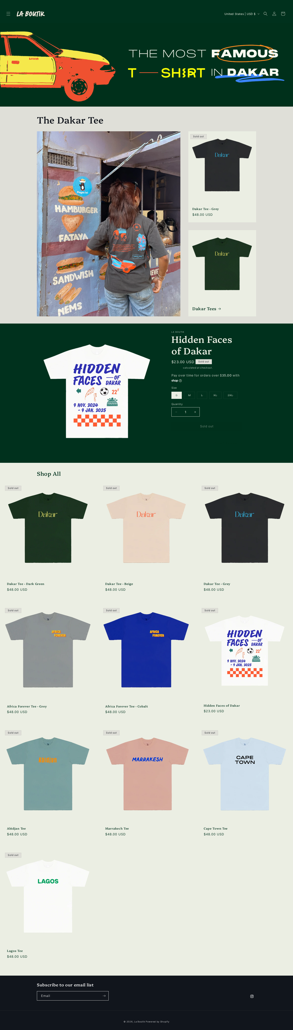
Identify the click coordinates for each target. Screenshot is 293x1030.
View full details (226, 443)
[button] (8, 13)
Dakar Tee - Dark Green (25, 584)
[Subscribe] (104, 996)
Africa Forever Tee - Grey (27, 706)
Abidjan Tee (16, 829)
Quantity (177, 404)
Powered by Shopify (157, 1021)
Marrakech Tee (117, 829)
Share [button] (179, 443)
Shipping (176, 367)
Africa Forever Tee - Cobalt (126, 706)
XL (217, 396)
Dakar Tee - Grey (205, 209)
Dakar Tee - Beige (119, 584)
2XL (232, 396)
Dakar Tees (204, 308)
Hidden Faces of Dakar (222, 705)
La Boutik (139, 1021)
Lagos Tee (15, 951)
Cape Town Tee (216, 829)
